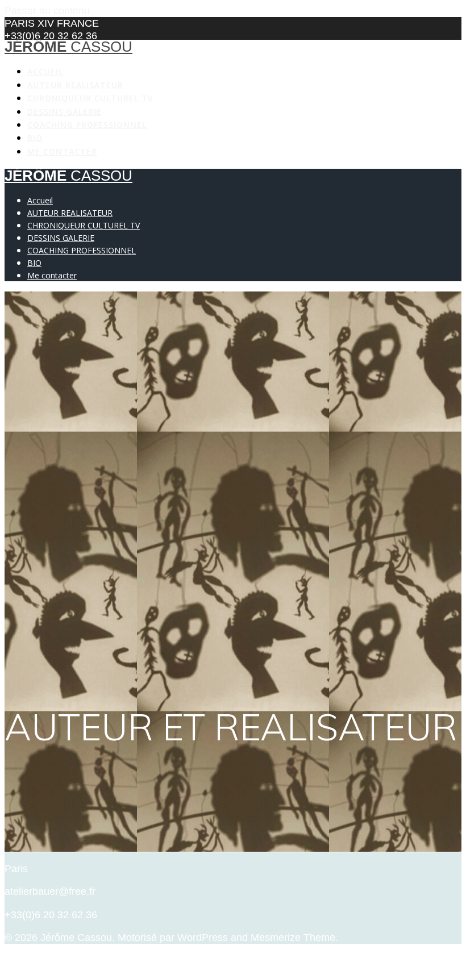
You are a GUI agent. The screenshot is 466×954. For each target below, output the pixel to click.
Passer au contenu (47, 10)
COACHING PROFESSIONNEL (87, 124)
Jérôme (68, 47)
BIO (35, 137)
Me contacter (62, 151)
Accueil (45, 71)
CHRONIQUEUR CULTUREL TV (90, 98)
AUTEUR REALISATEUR (75, 85)
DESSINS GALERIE (64, 111)
